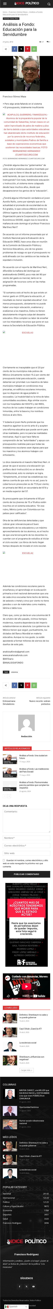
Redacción (26, 736)
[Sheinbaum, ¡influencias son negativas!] (10, 1060)
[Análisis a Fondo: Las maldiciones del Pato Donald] (10, 772)
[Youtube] (33, 1286)
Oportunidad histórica (29, 1107)
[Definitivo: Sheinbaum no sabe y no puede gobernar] (10, 1018)
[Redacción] (26, 723)
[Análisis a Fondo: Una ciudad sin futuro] (10, 759)
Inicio (5, 12)
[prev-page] (4, 796)
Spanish (12, 1306)
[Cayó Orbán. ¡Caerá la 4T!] (10, 1032)
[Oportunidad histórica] (10, 1111)
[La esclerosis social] (10, 1046)
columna (14, 672)
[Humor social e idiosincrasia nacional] (10, 1124)
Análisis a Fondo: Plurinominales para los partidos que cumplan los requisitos (34, 785)
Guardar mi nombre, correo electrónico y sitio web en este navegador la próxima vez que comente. (25, 863)
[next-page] (9, 796)
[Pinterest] (27, 49)
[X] (21, 49)
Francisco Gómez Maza (18, 12)
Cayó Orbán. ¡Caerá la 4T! (30, 1029)
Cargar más (25, 1070)
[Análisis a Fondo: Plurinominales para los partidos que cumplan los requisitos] (10, 786)
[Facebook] (14, 49)
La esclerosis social (27, 1043)
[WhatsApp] (34, 49)
